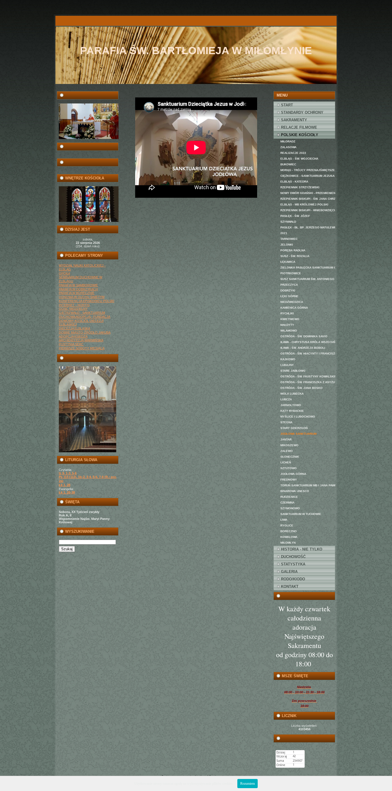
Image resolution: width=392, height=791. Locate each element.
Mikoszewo (289, 445)
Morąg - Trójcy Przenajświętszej (307, 170)
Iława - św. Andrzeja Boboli (302, 347)
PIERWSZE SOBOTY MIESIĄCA (81, 348)
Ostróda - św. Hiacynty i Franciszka (307, 353)
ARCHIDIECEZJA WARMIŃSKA (81, 340)
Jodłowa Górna (293, 473)
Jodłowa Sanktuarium (298, 433)
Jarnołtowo (290, 405)
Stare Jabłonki (292, 370)
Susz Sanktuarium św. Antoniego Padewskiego (307, 279)
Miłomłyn (288, 542)
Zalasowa (288, 147)
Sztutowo (288, 468)
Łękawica (287, 261)
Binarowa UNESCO (294, 491)
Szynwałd (288, 221)
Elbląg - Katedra (294, 181)
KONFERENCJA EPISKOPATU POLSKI (86, 301)
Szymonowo (290, 508)
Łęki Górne (289, 296)
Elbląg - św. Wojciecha (299, 158)
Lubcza (286, 399)
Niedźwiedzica (291, 302)
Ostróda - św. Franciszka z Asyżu (307, 382)
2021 (283, 233)
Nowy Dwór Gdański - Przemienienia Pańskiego (307, 193)
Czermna (287, 502)
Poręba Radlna (292, 250)
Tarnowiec (289, 238)
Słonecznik (289, 456)
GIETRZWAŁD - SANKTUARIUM (82, 312)
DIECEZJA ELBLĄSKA (74, 328)
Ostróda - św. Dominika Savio (303, 336)
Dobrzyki (287, 290)
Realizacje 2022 (293, 152)
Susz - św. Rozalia (294, 256)
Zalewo (286, 451)
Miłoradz (287, 141)
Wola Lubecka (292, 393)
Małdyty (287, 324)
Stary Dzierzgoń (294, 428)
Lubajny (287, 365)
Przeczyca (289, 284)
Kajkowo (287, 359)
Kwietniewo (289, 319)
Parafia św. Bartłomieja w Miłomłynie (196, 50)
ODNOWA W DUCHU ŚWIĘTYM (81, 297)
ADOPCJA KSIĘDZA (73, 336)
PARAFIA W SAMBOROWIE (78, 285)
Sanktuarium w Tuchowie (300, 514)
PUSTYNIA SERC (71, 344)
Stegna (286, 422)
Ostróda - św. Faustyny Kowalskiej (307, 376)
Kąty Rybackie (292, 410)
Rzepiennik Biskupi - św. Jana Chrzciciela (307, 198)
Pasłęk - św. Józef (295, 216)
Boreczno (288, 531)
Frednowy (288, 479)
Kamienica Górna (294, 307)
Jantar (286, 439)
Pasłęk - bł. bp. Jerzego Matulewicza (307, 227)
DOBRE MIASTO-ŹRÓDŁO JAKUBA (84, 332)
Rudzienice (289, 496)
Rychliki (287, 313)
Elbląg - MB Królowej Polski (304, 204)
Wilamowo (288, 330)
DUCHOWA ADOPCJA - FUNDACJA (84, 316)
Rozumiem (247, 784)
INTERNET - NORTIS (74, 305)
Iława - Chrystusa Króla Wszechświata (307, 342)
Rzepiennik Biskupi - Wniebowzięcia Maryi (307, 210)
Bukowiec (288, 164)
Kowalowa (288, 537)
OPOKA (64, 273)
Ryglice (286, 525)
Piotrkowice (290, 273)
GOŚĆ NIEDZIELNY (73, 308)
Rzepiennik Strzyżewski (299, 187)
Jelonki (286, 244)
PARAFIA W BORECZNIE (76, 293)
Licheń (285, 462)
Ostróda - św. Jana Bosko (301, 387)
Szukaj (67, 549)
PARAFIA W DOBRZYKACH (78, 289)
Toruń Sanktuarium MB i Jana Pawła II (307, 485)
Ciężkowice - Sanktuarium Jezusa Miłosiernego (307, 175)
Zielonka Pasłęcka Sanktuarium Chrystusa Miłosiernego (307, 267)
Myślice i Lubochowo (297, 416)
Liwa (283, 519)
